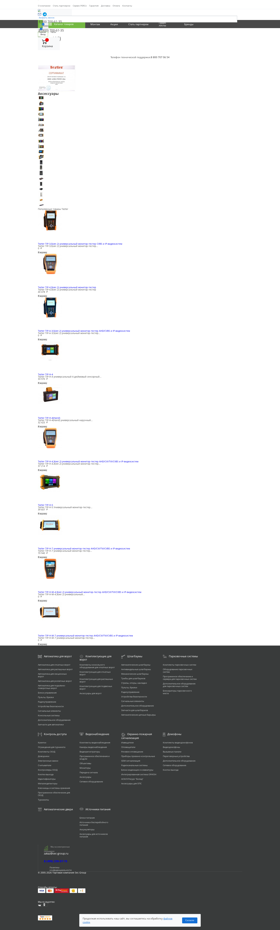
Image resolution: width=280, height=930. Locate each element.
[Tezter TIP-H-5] (140, 108)
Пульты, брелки (46, 697)
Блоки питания (87, 817)
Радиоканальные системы (134, 765)
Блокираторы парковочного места (177, 692)
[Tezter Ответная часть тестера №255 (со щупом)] (140, 205)
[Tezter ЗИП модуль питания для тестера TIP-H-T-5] (140, 183)
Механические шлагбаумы (135, 673)
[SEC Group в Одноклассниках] (45, 904)
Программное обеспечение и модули (95, 757)
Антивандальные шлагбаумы (136, 669)
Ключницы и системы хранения (54, 788)
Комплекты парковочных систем (179, 664)
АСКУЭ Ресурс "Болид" (132, 778)
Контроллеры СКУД (48, 769)
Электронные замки (48, 760)
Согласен (189, 920)
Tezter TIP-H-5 (45, 505)
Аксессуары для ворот (91, 693)
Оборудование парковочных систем (177, 670)
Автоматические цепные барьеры (138, 714)
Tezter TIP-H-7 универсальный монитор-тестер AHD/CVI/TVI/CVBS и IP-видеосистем (84, 548)
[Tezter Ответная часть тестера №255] (140, 200)
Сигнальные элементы (49, 710)
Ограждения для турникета (51, 747)
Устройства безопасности (51, 706)
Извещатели (127, 742)
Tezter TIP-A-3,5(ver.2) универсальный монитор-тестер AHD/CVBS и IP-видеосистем (84, 330)
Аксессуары (85, 777)
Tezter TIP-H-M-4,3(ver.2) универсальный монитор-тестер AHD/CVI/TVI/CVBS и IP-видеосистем (89, 592)
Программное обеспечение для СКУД (54, 794)
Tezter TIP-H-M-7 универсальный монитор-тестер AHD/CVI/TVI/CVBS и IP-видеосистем (85, 635)
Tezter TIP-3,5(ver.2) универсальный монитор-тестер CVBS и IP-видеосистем (80, 243)
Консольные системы (49, 715)
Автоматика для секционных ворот (52, 675)
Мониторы (85, 767)
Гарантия (94, 5)
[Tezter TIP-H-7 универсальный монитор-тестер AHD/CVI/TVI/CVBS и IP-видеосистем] (140, 114)
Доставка (105, 5)
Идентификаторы (47, 778)
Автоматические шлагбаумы (135, 664)
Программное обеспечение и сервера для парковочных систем (180, 677)
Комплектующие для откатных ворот (95, 673)
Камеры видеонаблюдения (93, 747)
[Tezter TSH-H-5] (140, 157)
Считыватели (44, 765)
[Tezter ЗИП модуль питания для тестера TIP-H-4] (140, 167)
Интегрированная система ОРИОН (138, 774)
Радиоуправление (47, 701)
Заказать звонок (46, 17)
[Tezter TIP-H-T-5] (140, 119)
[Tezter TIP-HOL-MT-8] (140, 130)
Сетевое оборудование (91, 781)
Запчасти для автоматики (51, 724)
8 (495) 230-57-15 (55, 861)
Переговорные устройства (176, 756)
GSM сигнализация (130, 760)
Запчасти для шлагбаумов (134, 710)
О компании (44, 5)
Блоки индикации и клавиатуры (137, 769)
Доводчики (43, 756)
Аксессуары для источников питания (94, 835)
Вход (43, 34)
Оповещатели (128, 747)
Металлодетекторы (47, 783)
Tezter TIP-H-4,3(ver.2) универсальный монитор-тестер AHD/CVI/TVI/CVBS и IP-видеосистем (88, 461)
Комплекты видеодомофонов (178, 742)
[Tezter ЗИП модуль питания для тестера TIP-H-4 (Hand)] (140, 173)
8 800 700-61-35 (50, 21)
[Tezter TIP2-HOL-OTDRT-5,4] (140, 146)
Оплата (116, 5)
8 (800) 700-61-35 (51, 30)
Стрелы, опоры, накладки (134, 682)
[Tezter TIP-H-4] (140, 98)
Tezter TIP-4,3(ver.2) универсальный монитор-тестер (67, 287)
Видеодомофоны (171, 747)
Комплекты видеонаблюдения (95, 742)
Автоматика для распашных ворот (55, 669)
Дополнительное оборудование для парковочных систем (179, 685)
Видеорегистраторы (90, 751)
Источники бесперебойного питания (94, 823)
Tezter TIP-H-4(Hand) (49, 417)
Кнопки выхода (45, 774)
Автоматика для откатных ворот (54, 664)
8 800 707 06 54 (160, 57)
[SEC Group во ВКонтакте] (40, 905)
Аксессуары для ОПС (131, 783)
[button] (39, 14)
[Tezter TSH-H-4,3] (140, 151)
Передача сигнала (89, 772)
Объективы (85, 763)
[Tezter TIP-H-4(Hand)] (140, 103)
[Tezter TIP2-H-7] (140, 135)
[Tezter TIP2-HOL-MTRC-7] (140, 141)
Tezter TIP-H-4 (45, 374)
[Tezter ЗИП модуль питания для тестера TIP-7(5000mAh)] (140, 162)
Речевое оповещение (132, 751)
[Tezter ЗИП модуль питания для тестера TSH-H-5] (140, 194)
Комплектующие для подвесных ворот (96, 687)
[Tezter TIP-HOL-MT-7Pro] (140, 125)
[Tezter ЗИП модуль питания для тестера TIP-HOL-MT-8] (140, 189)
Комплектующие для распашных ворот (96, 680)
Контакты (127, 5)
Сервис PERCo (80, 5)
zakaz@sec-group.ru (56, 853)
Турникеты (43, 799)
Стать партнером (61, 5)
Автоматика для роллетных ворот (55, 681)
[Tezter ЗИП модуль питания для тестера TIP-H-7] (140, 178)
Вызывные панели (172, 751)
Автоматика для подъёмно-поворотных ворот (51, 687)
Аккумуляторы (87, 829)
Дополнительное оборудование (54, 719)
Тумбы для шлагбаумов (133, 678)
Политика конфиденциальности (61, 868)
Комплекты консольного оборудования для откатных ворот (97, 666)
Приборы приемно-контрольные (138, 756)
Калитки (42, 742)
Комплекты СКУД (46, 751)
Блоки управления (47, 692)
